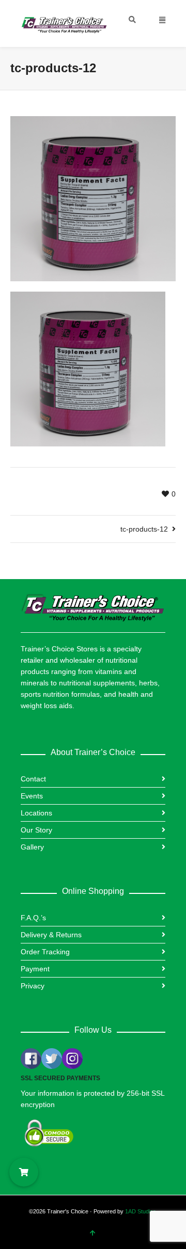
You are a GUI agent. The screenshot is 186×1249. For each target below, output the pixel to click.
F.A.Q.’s (33, 918)
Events (32, 796)
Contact (33, 779)
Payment (35, 969)
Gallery (32, 847)
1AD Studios (140, 1211)
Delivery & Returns (51, 935)
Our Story (36, 830)
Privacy (32, 986)
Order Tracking (45, 952)
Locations (36, 813)
